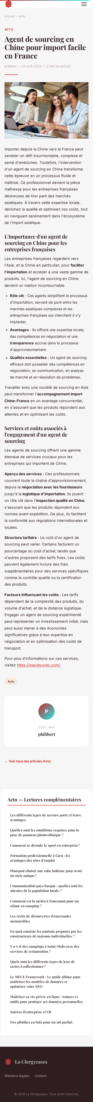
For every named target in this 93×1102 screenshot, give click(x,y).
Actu (22, 16)
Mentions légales (17, 1076)
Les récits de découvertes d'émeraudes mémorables (40, 918)
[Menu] (83, 4)
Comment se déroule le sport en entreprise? (45, 845)
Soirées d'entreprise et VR (30, 1012)
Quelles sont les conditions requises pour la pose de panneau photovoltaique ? (44, 832)
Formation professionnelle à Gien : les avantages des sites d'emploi (40, 858)
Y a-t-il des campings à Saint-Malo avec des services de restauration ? (44, 948)
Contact (40, 1076)
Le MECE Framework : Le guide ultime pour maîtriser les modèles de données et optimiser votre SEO (45, 982)
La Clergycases (31, 1061)
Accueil (10, 16)
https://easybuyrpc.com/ (38, 665)
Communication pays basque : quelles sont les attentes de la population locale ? (46, 888)
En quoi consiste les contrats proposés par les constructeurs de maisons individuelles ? (46, 933)
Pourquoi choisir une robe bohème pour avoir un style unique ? (46, 873)
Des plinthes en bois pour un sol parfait (41, 1022)
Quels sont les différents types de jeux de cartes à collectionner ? (42, 964)
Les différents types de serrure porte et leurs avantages (45, 817)
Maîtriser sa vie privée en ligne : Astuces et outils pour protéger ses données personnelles (46, 999)
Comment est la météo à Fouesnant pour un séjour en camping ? (44, 903)
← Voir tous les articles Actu (28, 761)
